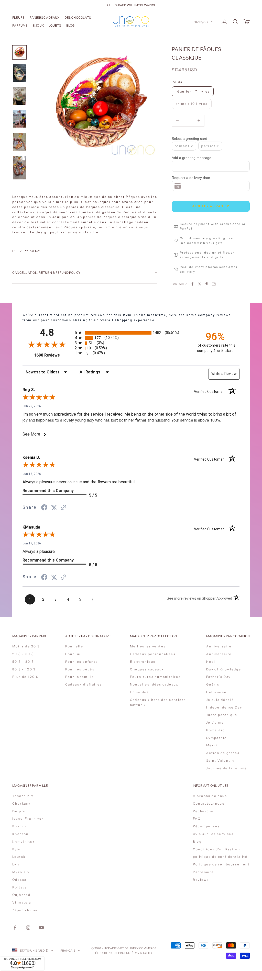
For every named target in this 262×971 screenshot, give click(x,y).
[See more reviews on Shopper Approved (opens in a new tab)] (63, 507)
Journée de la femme (226, 768)
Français (200, 22)
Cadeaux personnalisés (153, 654)
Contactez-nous (209, 803)
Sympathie (216, 738)
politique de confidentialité (220, 857)
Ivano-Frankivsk (28, 818)
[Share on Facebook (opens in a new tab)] (44, 507)
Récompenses (206, 826)
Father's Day (218, 677)
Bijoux (38, 25)
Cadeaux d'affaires (83, 684)
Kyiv (16, 849)
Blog (70, 25)
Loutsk (18, 857)
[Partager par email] (214, 284)
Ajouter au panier (210, 206)
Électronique (143, 662)
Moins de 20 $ (26, 646)
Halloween (216, 692)
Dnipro (19, 811)
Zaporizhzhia (25, 910)
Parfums (20, 25)
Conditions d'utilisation (216, 849)
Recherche (203, 811)
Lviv (16, 864)
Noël (210, 662)
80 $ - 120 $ (24, 669)
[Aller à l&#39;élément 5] (19, 141)
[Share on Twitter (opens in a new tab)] (54, 507)
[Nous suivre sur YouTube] (41, 927)
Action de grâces (222, 753)
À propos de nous (210, 796)
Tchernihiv (22, 796)
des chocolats (77, 17)
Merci (211, 745)
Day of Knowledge (223, 669)
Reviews (201, 880)
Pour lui (73, 654)
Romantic (215, 730)
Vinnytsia (21, 902)
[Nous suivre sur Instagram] (28, 927)
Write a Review (224, 374)
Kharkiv (19, 826)
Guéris (212, 684)
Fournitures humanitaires (155, 677)
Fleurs (18, 17)
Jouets (55, 25)
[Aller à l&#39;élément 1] (19, 52)
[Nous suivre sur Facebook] (14, 927)
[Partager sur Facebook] (192, 284)
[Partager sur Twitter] (200, 284)
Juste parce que (221, 715)
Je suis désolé (220, 700)
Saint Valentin (220, 760)
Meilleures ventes (148, 646)
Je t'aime (215, 722)
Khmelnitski (24, 841)
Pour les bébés (80, 669)
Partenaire (203, 872)
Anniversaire (219, 646)
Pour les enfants (81, 662)
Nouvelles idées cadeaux (154, 684)
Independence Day (224, 707)
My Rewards (145, 5)
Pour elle (74, 646)
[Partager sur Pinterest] (207, 284)
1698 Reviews (52, 355)
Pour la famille (79, 677)
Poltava (19, 887)
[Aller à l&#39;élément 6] (19, 167)
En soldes (139, 692)
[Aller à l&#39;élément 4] (19, 118)
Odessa (19, 880)
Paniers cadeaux (44, 17)
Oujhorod (21, 895)
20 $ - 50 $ (23, 654)
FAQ (197, 818)
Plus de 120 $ (25, 677)
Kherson (20, 834)
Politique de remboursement (221, 864)
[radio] (131, 333)
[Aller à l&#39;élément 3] (19, 95)
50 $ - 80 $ (23, 662)
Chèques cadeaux (147, 669)
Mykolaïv (20, 872)
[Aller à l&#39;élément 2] (19, 73)
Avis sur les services (213, 834)
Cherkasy (21, 803)
